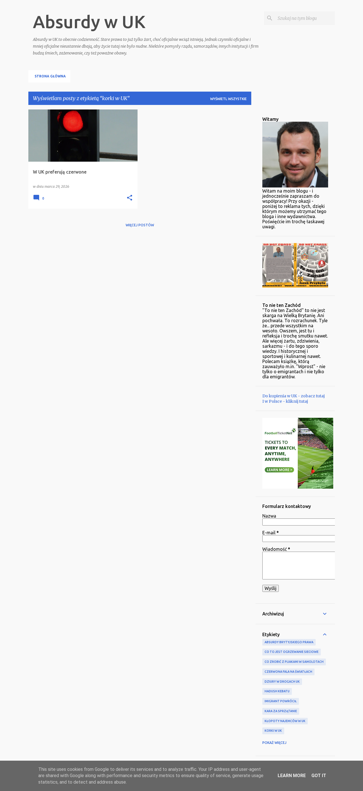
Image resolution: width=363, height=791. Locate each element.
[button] (129, 198)
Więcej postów (140, 225)
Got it (318, 775)
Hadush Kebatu (277, 691)
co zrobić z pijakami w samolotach (294, 661)
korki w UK (273, 730)
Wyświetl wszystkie (228, 99)
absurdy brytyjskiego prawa (289, 642)
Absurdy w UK (89, 21)
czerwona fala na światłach (288, 671)
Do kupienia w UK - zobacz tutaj (293, 395)
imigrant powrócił (281, 701)
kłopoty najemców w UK (285, 721)
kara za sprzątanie (281, 711)
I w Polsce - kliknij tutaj (285, 401)
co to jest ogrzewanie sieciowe (291, 651)
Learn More (292, 775)
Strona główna (50, 76)
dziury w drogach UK (282, 681)
